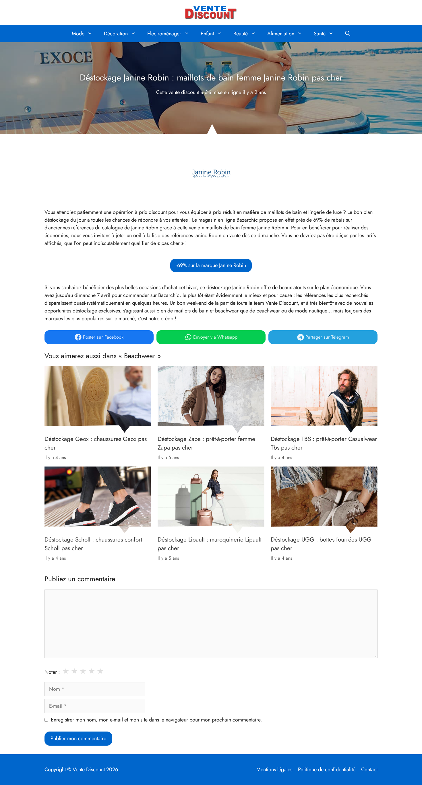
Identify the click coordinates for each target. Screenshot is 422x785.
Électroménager (164, 33)
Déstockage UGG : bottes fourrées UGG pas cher (321, 543)
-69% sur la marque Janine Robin (211, 265)
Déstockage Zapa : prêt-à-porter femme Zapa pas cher (206, 443)
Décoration (116, 33)
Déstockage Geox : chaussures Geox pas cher (95, 443)
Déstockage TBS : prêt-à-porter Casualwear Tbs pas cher (324, 443)
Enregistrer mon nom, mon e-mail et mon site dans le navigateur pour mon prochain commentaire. (156, 719)
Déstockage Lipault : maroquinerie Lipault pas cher (210, 543)
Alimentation (280, 33)
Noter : (52, 672)
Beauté (240, 33)
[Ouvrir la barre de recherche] (347, 33)
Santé (320, 33)
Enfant (207, 33)
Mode (78, 33)
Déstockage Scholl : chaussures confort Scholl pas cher (93, 543)
